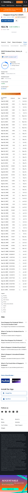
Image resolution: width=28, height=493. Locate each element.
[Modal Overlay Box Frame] (13, 484)
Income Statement (14, 45)
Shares (3, 5)
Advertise (17, 422)
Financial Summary (5, 45)
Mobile (2, 422)
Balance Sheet (23, 45)
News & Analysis (17, 42)
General (3, 42)
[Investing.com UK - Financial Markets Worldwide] (8, 2)
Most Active (19, 5)
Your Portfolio (4, 425)
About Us (17, 419)
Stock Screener (10, 5)
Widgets (3, 428)
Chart (9, 42)
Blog (2, 419)
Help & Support (18, 425)
